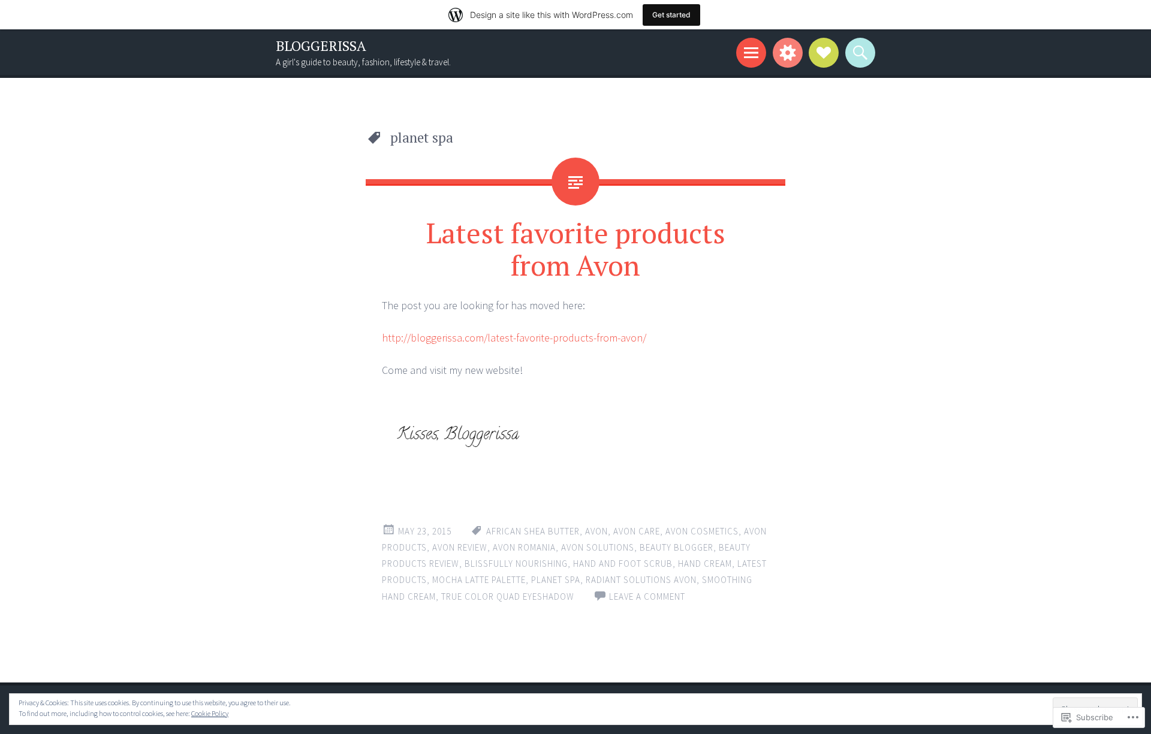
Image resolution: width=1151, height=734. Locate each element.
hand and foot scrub (623, 563)
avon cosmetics (702, 531)
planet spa (555, 579)
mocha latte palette (479, 579)
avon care (636, 531)
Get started (671, 14)
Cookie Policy (209, 713)
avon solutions (597, 547)
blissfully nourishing (516, 563)
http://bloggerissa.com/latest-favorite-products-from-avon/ (514, 338)
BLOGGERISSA (321, 46)
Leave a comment (647, 596)
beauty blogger (676, 547)
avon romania (524, 547)
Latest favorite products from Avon (575, 248)
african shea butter (533, 531)
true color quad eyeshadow (507, 596)
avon (596, 531)
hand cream (705, 563)
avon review (459, 547)
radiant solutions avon (641, 579)
